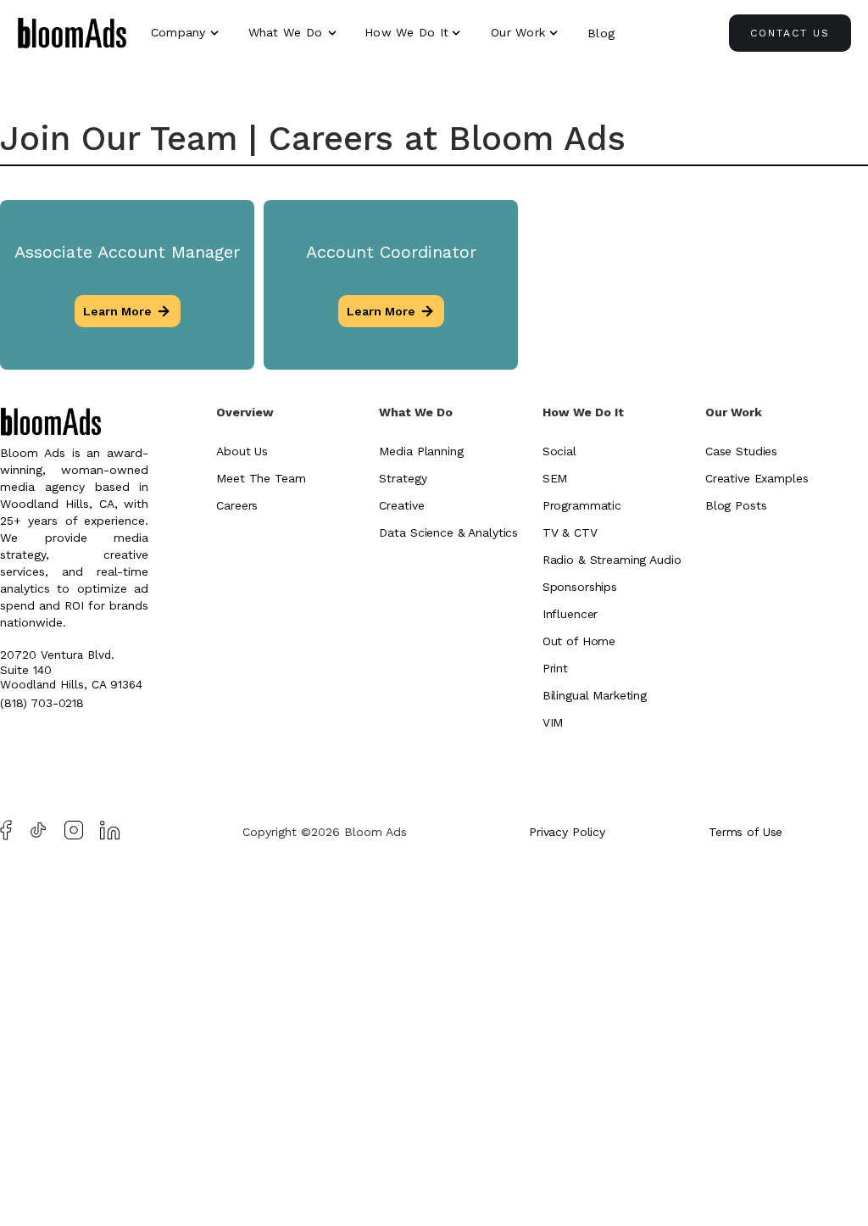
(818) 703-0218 (42, 703)
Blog (601, 33)
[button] (186, 32)
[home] (72, 36)
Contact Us (790, 33)
